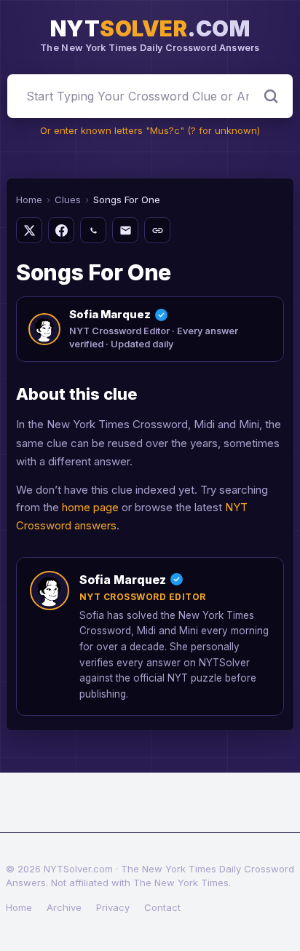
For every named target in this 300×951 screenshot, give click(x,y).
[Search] (271, 96)
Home (29, 199)
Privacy (113, 907)
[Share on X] (29, 230)
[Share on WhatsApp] (93, 230)
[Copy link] (157, 230)
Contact (162, 907)
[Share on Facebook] (61, 230)
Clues (68, 199)
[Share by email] (125, 230)
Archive (64, 907)
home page (90, 507)
